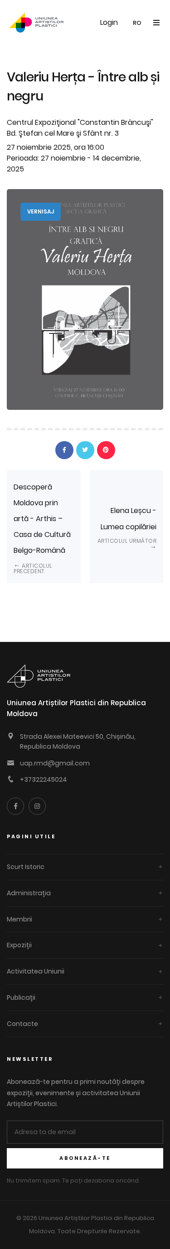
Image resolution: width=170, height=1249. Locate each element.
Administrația (29, 893)
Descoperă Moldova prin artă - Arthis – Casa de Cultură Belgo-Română (42, 528)
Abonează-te (85, 1158)
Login (109, 22)
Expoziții (19, 945)
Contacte (22, 1023)
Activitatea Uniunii (35, 971)
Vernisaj (40, 211)
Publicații (21, 997)
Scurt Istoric (25, 866)
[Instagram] (37, 806)
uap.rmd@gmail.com (55, 763)
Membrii (19, 919)
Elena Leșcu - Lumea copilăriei (127, 524)
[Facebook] (15, 806)
